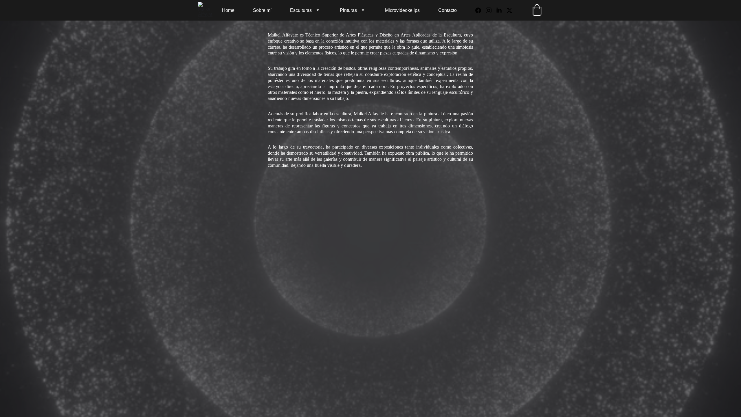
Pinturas (348, 10)
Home (228, 10)
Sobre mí (262, 10)
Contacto (447, 10)
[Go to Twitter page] (509, 10)
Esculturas (301, 10)
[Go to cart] (537, 10)
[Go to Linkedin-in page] (501, 10)
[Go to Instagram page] (491, 10)
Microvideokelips (402, 10)
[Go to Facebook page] (480, 10)
